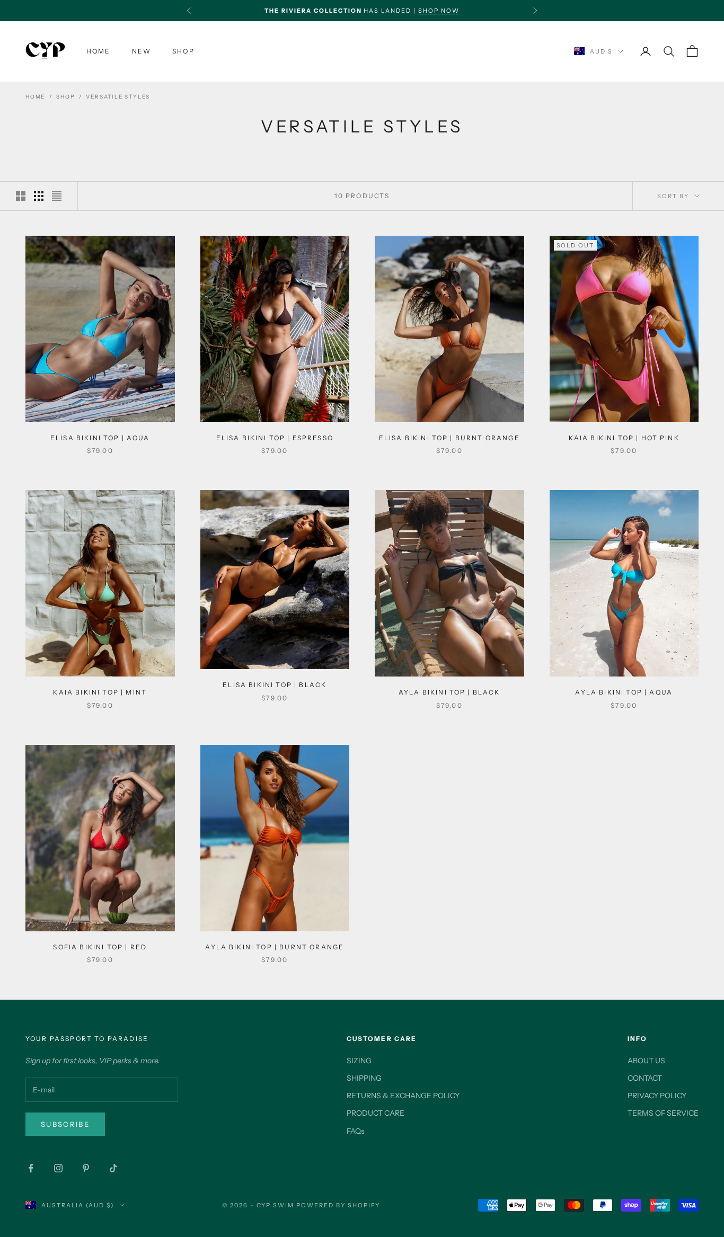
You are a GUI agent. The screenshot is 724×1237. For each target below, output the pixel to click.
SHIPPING (364, 1078)
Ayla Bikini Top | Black (449, 692)
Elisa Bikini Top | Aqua (100, 438)
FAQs (356, 1131)
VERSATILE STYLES (118, 96)
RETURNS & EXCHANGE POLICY (403, 1095)
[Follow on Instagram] (58, 1168)
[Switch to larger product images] (20, 196)
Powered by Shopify (338, 1205)
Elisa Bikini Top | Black (274, 685)
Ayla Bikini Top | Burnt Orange (274, 947)
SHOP (183, 51)
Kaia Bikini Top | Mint (100, 692)
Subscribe (65, 1124)
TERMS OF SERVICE (663, 1113)
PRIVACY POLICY (657, 1095)
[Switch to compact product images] (56, 196)
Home (35, 96)
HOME (98, 51)
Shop (65, 96)
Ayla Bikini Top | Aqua (624, 692)
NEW (141, 51)
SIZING (359, 1060)
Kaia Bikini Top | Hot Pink (624, 438)
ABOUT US (646, 1060)
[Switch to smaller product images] (38, 196)
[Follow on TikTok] (113, 1168)
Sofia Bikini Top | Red (100, 947)
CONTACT (645, 1078)
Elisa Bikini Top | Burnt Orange (449, 438)
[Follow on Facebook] (30, 1168)
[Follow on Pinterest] (86, 1168)
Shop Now (439, 10)
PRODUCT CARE (375, 1113)
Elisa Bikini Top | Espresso (274, 438)
